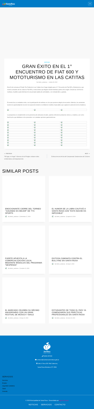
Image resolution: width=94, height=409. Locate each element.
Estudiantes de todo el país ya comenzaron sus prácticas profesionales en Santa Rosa (69, 312)
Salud (4, 388)
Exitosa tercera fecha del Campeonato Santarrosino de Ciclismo (70, 155)
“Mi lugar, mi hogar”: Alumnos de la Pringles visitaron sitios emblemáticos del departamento (21, 156)
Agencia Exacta (63, 400)
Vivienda (4, 391)
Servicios (5, 380)
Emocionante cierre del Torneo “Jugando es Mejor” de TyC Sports (23, 211)
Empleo (4, 383)
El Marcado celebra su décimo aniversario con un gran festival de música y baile (22, 312)
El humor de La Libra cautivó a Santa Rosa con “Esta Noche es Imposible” (69, 211)
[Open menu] (90, 3)
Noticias (47, 62)
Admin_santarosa (42, 82)
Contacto (60, 405)
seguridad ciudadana (8, 386)
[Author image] (6, 216)
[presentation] (23, 190)
